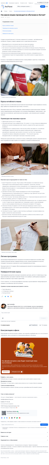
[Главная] (1, 11)
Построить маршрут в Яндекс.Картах (8, 407)
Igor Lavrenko (11, 304)
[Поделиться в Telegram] (5, 296)
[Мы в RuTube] (14, 418)
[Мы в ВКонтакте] (7, 418)
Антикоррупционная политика (7, 448)
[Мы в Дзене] (12, 418)
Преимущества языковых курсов (10, 28)
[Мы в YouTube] (20, 418)
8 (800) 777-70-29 (43, 2)
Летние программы (7, 30)
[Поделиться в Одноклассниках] (11, 296)
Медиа (5, 11)
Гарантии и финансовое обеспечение (40, 446)
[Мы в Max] (2, 418)
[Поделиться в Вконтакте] (8, 296)
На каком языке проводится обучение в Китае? (24, 11)
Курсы (10, 11)
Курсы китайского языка (8, 25)
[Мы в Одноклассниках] (9, 418)
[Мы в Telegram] (4, 418)
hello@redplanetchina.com (7, 399)
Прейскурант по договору (6, 446)
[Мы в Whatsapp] (17, 418)
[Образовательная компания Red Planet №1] (6, 6)
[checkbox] (1, 427)
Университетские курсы (8, 33)
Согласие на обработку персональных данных (22, 446)
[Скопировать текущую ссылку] (2, 296)
